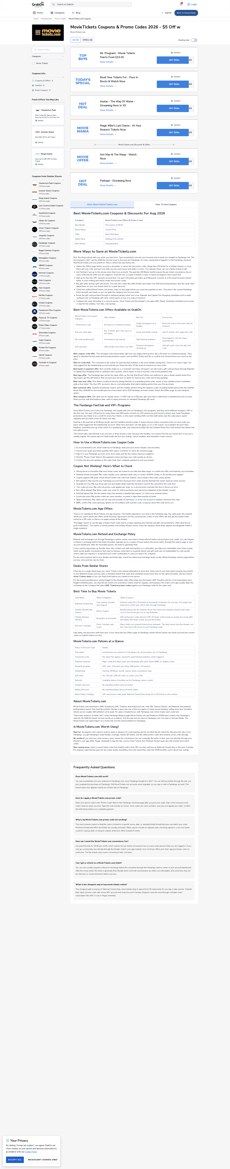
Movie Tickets (60, 19)
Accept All (15, 1159)
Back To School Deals (186, 13)
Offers (87, 39)
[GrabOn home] (41, 4)
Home (36, 19)
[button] (48, 32)
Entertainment (46, 19)
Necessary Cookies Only (43, 1159)
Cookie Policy (31, 1151)
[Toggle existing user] (194, 40)
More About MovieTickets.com (102, 204)
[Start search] (53, 4)
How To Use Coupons (166, 204)
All (75, 39)
